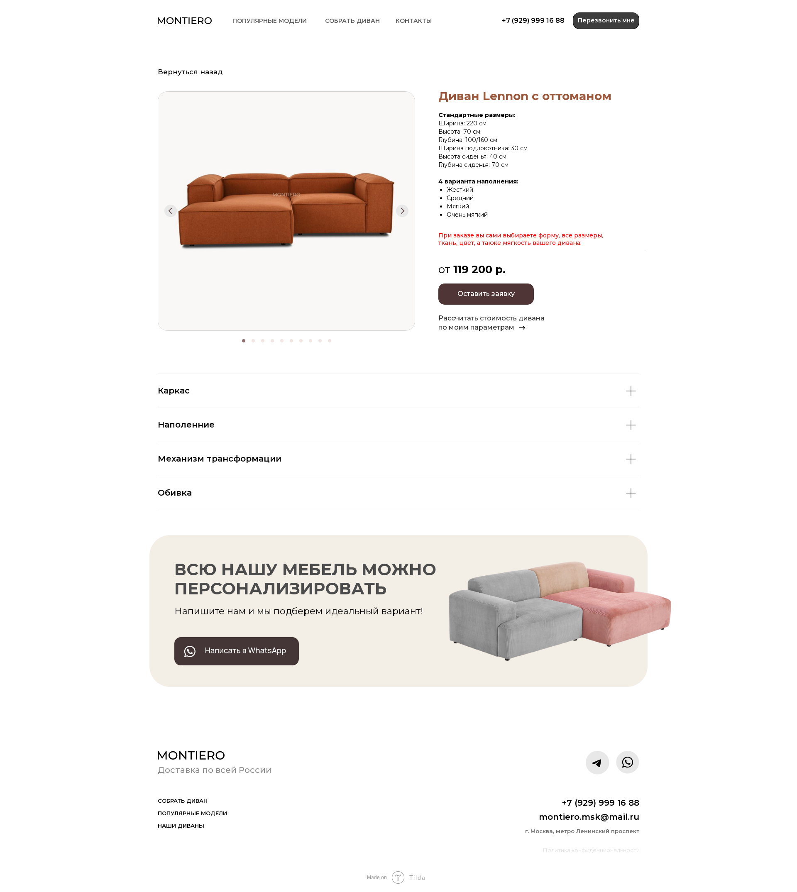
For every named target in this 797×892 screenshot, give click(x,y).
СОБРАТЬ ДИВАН (352, 20)
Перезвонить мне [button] (606, 20)
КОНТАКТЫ (414, 20)
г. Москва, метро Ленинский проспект (582, 831)
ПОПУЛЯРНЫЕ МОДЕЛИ (269, 20)
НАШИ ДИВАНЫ (181, 825)
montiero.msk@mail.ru (589, 817)
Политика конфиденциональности (591, 850)
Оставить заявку (486, 294)
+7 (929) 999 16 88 (533, 20)
